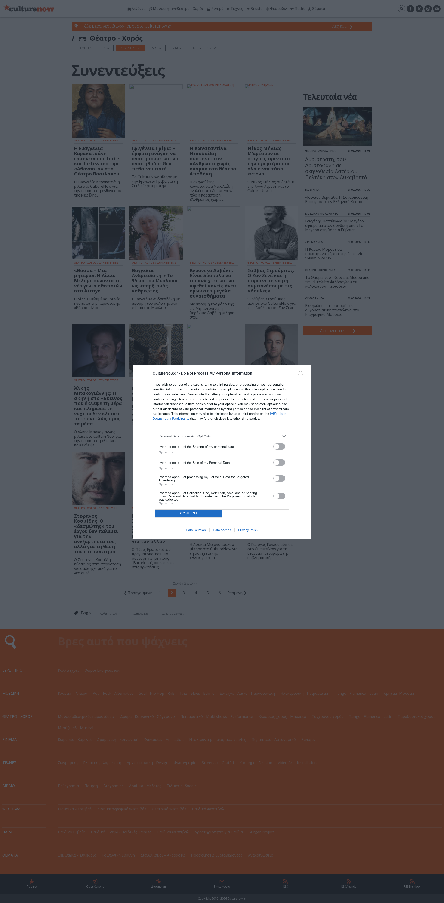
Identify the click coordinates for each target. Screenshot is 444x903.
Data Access (222, 530)
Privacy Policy (248, 530)
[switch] (279, 446)
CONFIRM (188, 513)
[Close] (302, 373)
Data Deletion (196, 530)
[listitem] (222, 436)
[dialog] (222, 452)
